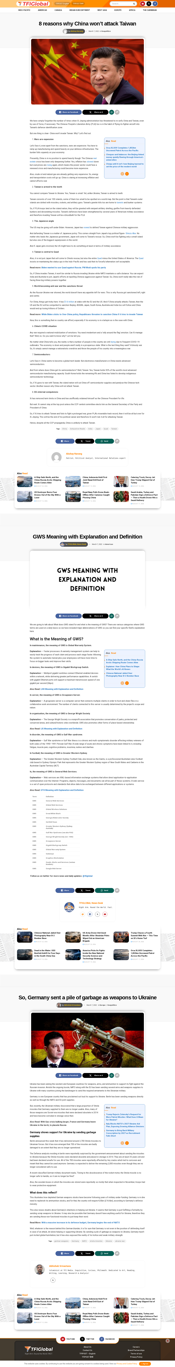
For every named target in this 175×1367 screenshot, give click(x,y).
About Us (87, 1347)
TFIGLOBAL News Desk (77, 544)
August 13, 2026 (90, 486)
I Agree (145, 1364)
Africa (132, 10)
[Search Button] (134, 3)
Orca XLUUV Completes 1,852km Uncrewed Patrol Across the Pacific (142, 953)
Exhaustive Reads (77, 429)
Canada (58, 10)
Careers (136, 1347)
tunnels (120, 202)
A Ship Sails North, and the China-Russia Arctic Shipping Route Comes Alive (47, 480)
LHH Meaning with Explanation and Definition (62, 689)
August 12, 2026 (138, 486)
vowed (87, 227)
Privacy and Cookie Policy (127, 1364)
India (90, 429)
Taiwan (114, 429)
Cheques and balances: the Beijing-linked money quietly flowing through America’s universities (125, 157)
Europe (117, 10)
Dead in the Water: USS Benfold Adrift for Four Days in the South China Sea (47, 953)
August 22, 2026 (41, 486)
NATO (84, 1241)
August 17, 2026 (138, 959)
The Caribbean (150, 10)
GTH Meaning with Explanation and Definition (62, 790)
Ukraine (109, 1241)
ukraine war (120, 1241)
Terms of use (136, 1354)
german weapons (61, 1241)
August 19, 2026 (41, 959)
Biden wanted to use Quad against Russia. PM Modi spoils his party (74, 267)
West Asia (102, 10)
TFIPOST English (62, 4)
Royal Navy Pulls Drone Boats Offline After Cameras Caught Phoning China (96, 495)
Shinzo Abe (131, 233)
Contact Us (87, 1350)
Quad (99, 258)
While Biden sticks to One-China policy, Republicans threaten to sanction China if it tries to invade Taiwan (92, 314)
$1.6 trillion (69, 302)
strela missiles (96, 1241)
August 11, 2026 (138, 504)
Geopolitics (106, 31)
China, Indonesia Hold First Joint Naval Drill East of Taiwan (95, 480)
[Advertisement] (87, 519)
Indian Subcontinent (79, 10)
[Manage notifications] (168, 1341)
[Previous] (122, 174)
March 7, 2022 (94, 31)
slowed (90, 161)
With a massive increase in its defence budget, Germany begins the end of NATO (80, 1222)
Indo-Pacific (24, 10)
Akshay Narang (77, 31)
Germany (75, 1241)
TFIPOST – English (87, 1354)
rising (49, 165)
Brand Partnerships (136, 1350)
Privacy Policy (136, 1357)
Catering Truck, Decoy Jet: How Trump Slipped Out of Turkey (143, 480)
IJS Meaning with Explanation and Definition (61, 728)
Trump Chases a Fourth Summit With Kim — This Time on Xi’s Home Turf (144, 935)
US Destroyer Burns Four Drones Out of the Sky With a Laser (47, 495)
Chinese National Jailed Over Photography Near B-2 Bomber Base (47, 935)
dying (113, 342)
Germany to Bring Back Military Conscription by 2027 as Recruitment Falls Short (123, 1133)
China (64, 429)
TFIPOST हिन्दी (78, 4)
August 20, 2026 (138, 942)
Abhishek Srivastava (72, 1005)
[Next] (127, 174)
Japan (98, 429)
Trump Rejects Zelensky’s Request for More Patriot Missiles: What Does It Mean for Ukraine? (124, 1117)
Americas (42, 10)
